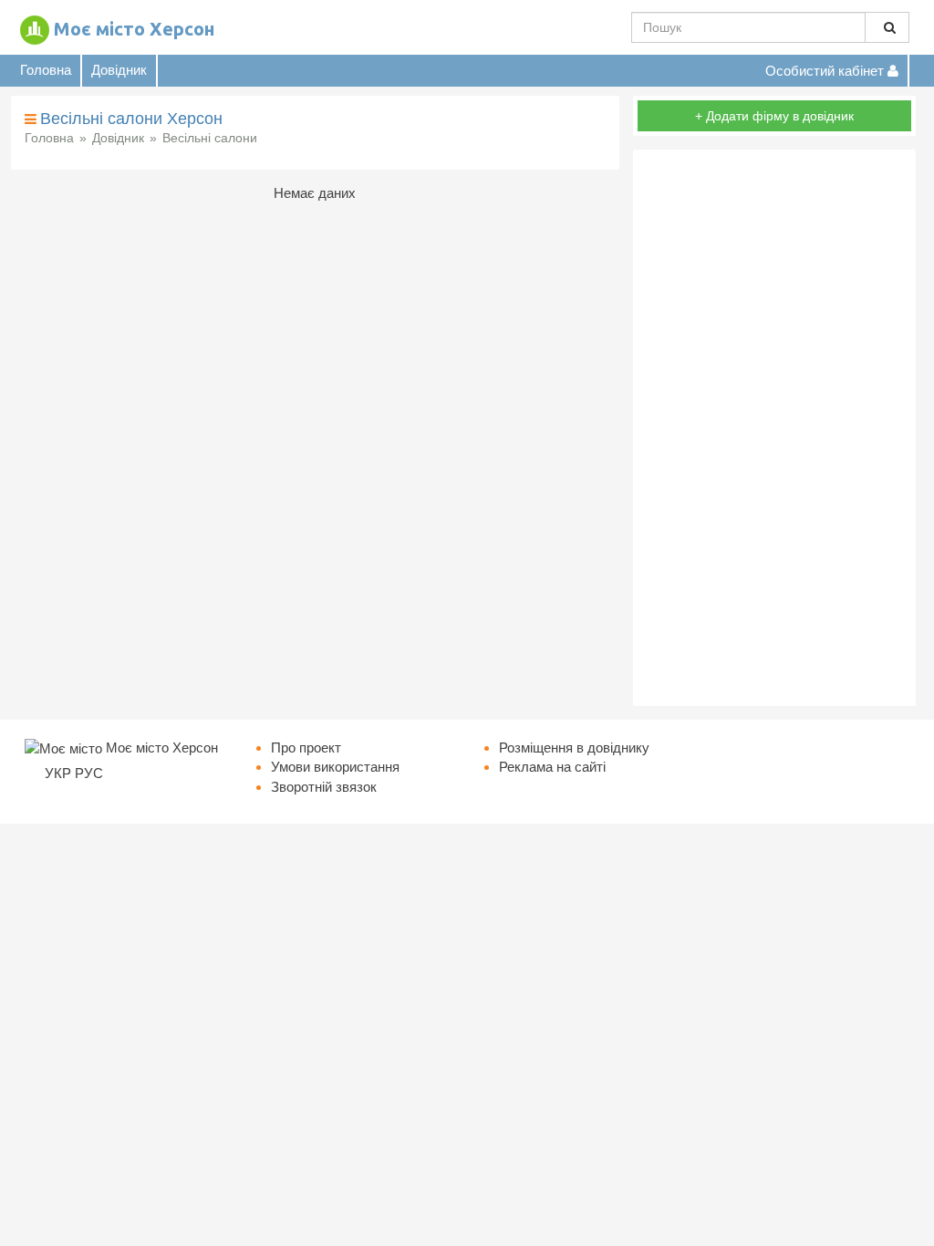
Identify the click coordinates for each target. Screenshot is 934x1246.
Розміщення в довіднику (574, 747)
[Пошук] (887, 27)
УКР (58, 773)
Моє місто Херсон (134, 28)
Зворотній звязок (324, 786)
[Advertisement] (774, 427)
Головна (45, 70)
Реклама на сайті (552, 766)
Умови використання (335, 766)
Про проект (306, 747)
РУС (89, 773)
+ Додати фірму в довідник (774, 116)
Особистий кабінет (826, 70)
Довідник (119, 70)
